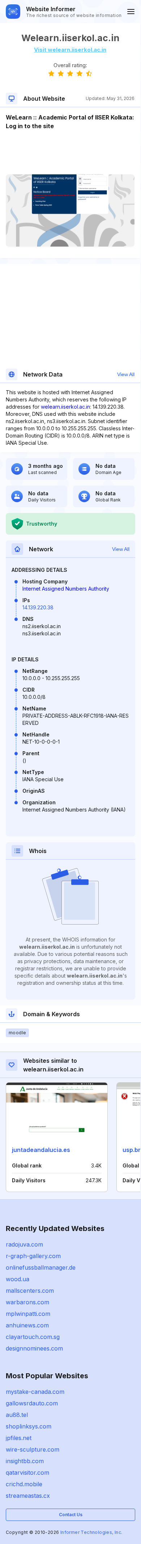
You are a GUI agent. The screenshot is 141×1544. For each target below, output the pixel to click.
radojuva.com (24, 1244)
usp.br (132, 1149)
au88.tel (17, 1414)
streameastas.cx (28, 1495)
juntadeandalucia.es (41, 1149)
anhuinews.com (27, 1325)
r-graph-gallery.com (33, 1256)
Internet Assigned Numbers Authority (65, 589)
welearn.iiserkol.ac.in (65, 407)
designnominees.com (34, 1348)
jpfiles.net (18, 1437)
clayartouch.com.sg (33, 1336)
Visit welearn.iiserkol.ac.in (70, 49)
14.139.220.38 (38, 607)
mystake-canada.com (35, 1391)
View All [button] (125, 374)
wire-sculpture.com (32, 1449)
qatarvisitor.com (27, 1472)
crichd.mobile (24, 1484)
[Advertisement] (70, 152)
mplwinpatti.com (28, 1313)
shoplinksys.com (28, 1426)
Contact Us (70, 1514)
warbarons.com (27, 1302)
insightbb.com (25, 1461)
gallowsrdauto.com (32, 1403)
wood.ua (17, 1279)
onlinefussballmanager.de (41, 1267)
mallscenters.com (30, 1290)
